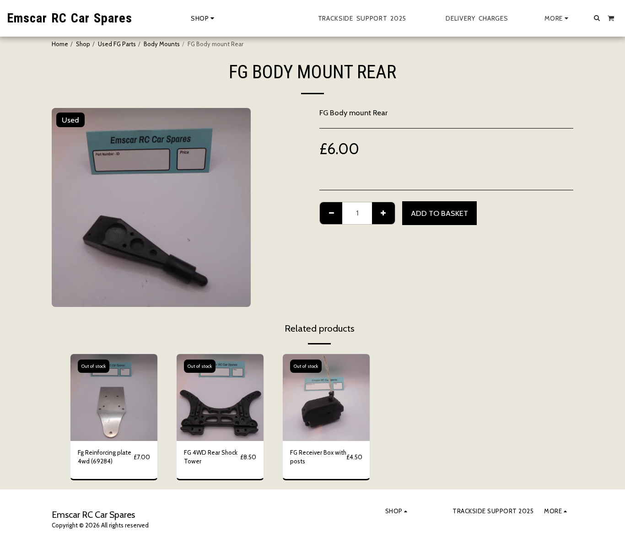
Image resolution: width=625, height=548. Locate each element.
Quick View (114, 438)
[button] (597, 18)
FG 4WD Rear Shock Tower (210, 457)
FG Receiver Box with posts (318, 457)
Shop (83, 44)
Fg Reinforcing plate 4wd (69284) (104, 457)
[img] (113, 397)
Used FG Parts (117, 44)
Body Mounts (162, 44)
